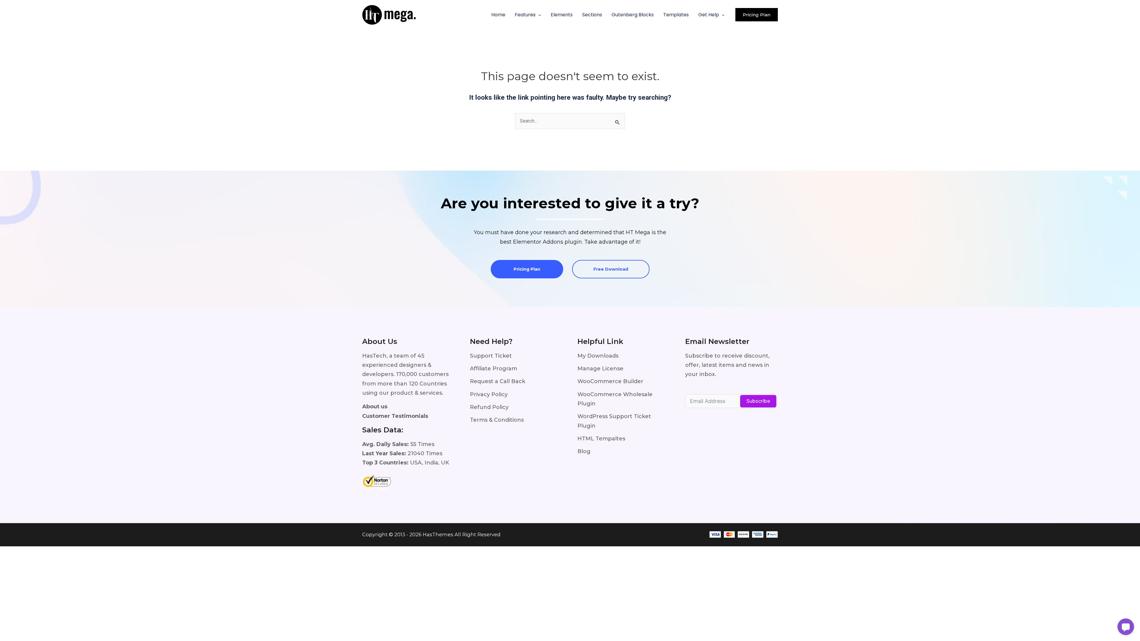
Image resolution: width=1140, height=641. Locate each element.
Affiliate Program (493, 368)
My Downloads (597, 356)
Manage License (600, 368)
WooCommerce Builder (610, 381)
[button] (538, 14)
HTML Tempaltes (601, 438)
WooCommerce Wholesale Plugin (615, 399)
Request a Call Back (497, 381)
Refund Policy (489, 407)
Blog (583, 451)
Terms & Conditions (497, 420)
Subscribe (758, 401)
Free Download (610, 269)
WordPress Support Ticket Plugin (614, 421)
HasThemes (438, 534)
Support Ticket (491, 356)
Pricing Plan (527, 269)
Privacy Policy (489, 394)
